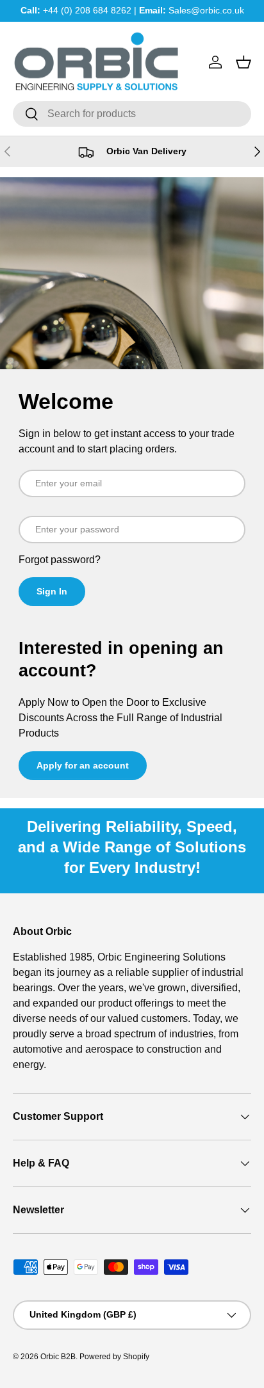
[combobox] (132, 114)
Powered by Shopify (114, 1356)
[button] (243, 62)
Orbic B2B (58, 1356)
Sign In (52, 591)
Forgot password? (60, 559)
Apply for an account (83, 765)
